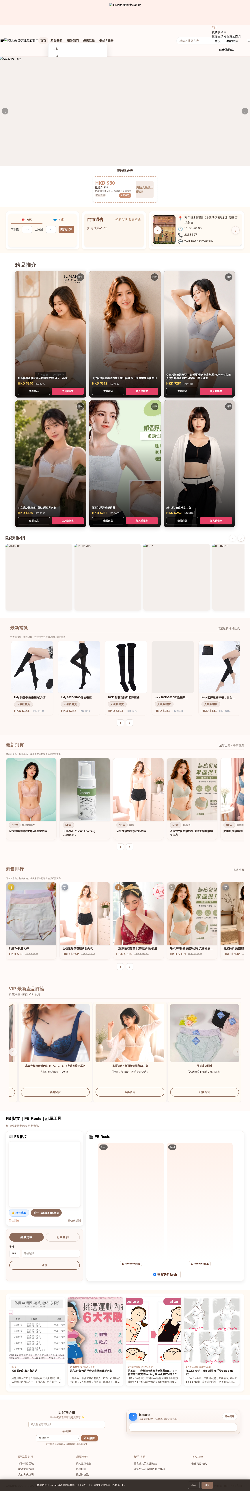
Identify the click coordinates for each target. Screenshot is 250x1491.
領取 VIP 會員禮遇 (128, 219)
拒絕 (193, 1485)
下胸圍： (16, 229)
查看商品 (34, 391)
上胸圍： (40, 229)
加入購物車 (68, 391)
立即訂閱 (89, 1438)
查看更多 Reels (167, 1274)
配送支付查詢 (26, 1469)
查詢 (44, 1265)
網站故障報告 (83, 1463)
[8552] (176, 577)
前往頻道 (14, 1220)
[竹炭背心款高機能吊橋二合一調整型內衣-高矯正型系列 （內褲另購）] (45, 1038)
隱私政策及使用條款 (145, 1463)
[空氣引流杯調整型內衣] (120, 1038)
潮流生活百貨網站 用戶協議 (149, 1469)
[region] (125, 800)
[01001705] (107, 577)
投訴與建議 (82, 1474)
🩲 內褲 (58, 219)
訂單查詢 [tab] (63, 1237)
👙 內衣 (26, 219)
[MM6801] (38, 577)
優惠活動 (89, 40)
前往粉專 (229, 1416)
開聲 (80, 276)
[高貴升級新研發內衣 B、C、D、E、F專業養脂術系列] (194, 1038)
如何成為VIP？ (97, 226)
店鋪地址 (81, 1469)
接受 (207, 1485)
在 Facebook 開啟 (131, 1263)
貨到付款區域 (26, 1463)
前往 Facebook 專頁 (46, 1213)
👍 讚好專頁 (19, 1213)
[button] (237, 1052)
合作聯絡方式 (199, 1463)
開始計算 (66, 229)
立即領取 (125, 195)
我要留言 (45, 1095)
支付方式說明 (26, 1474)
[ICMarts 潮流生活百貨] (125, 12)
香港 (11, 1246)
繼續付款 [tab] (26, 1237)
